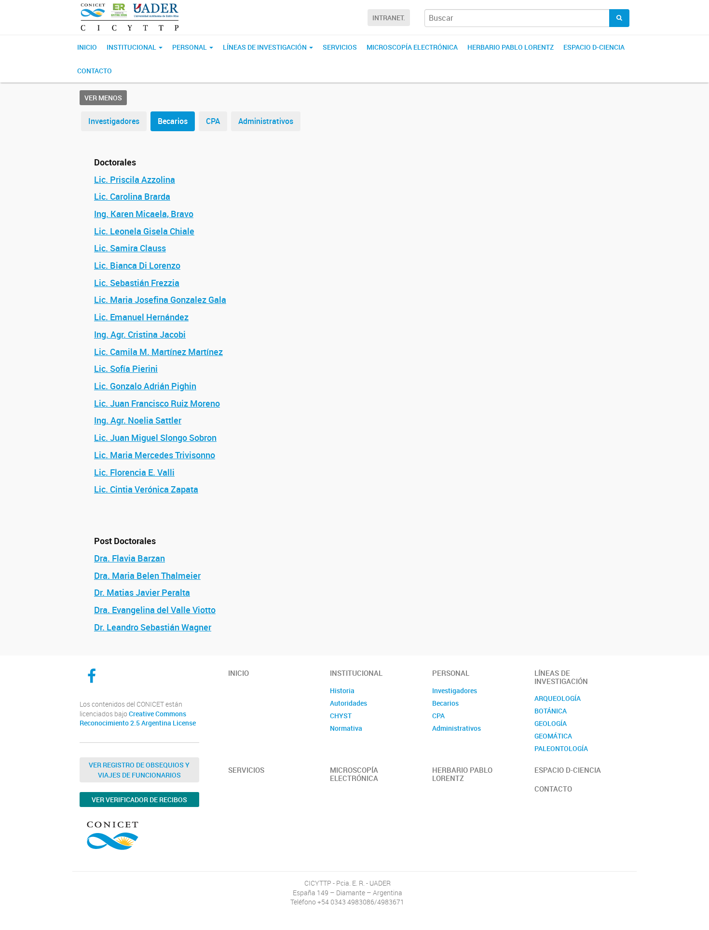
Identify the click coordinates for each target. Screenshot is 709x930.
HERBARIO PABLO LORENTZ (510, 47)
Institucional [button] (132, 47)
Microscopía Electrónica (412, 47)
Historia (342, 690)
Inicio (87, 47)
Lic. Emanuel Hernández (141, 317)
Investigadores (113, 121)
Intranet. (388, 17)
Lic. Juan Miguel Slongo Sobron (155, 437)
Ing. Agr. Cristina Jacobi (140, 334)
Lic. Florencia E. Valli (134, 472)
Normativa (346, 728)
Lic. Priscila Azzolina (134, 179)
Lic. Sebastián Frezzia (136, 282)
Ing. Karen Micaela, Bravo (143, 213)
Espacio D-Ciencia (594, 47)
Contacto (94, 70)
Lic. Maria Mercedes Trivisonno (154, 455)
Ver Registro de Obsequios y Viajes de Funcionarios (139, 770)
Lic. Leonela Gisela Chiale (144, 231)
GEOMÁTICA (553, 735)
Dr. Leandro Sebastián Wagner (152, 627)
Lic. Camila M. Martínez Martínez (158, 351)
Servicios (340, 47)
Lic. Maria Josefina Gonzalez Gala (160, 299)
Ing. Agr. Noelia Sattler (137, 420)
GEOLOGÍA (550, 723)
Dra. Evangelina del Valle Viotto (155, 609)
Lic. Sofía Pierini (126, 368)
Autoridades (348, 703)
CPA (213, 121)
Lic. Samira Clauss (130, 248)
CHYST (341, 715)
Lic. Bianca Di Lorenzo (137, 265)
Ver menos (103, 97)
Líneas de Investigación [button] (265, 47)
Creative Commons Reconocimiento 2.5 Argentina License (138, 718)
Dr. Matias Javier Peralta (142, 592)
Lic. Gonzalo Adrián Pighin (145, 386)
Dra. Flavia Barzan (129, 558)
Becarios (173, 121)
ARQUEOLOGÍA (557, 698)
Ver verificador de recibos (139, 799)
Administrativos (265, 121)
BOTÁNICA (550, 710)
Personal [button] (190, 47)
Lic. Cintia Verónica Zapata (146, 489)
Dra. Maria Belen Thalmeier (147, 575)
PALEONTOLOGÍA (561, 748)
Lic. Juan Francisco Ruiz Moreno (157, 403)
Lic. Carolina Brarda (132, 196)
